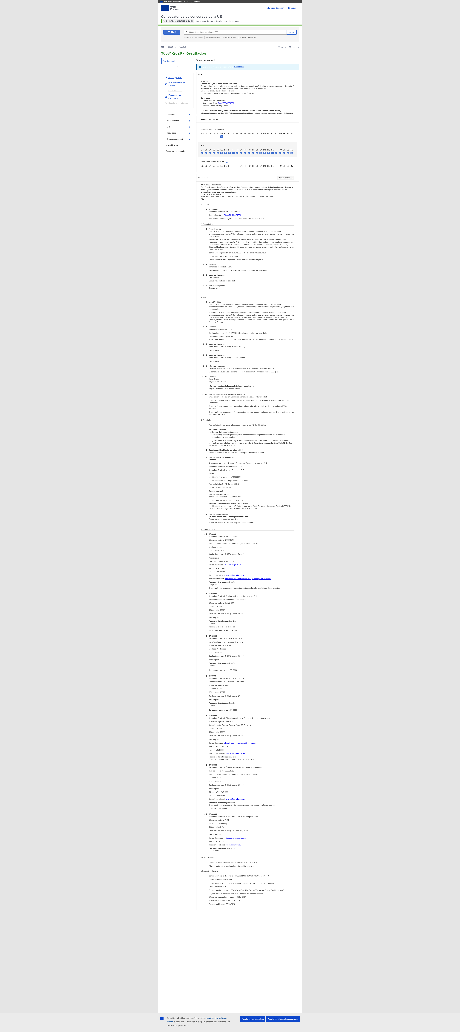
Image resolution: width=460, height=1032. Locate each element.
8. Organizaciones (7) (173, 139)
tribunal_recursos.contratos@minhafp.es (240, 743)
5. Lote (167, 127)
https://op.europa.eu (233, 845)
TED (162, 47)
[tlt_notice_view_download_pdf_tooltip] (202, 152)
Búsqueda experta (229, 38)
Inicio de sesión (277, 8)
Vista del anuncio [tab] (169, 61)
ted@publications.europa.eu (235, 838)
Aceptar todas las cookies (253, 1019)
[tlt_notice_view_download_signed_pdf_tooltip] (221, 136)
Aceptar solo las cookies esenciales (283, 1019)
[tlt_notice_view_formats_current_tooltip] (292, 178)
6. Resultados (170, 133)
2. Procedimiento (171, 121)
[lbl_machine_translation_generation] (227, 162)
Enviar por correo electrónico (175, 96)
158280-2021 (239, 67)
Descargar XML (175, 78)
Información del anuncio (174, 151)
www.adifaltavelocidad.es (235, 575)
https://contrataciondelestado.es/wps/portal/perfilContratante (248, 579)
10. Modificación (171, 145)
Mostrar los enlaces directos (176, 84)
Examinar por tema (246, 38)
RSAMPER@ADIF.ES (226, 103)
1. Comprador (170, 115)
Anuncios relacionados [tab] (171, 67)
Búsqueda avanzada (213, 38)
